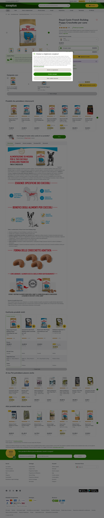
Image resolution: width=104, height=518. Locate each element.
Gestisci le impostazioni (52, 70)
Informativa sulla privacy (39, 66)
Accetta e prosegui (52, 74)
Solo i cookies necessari (52, 78)
